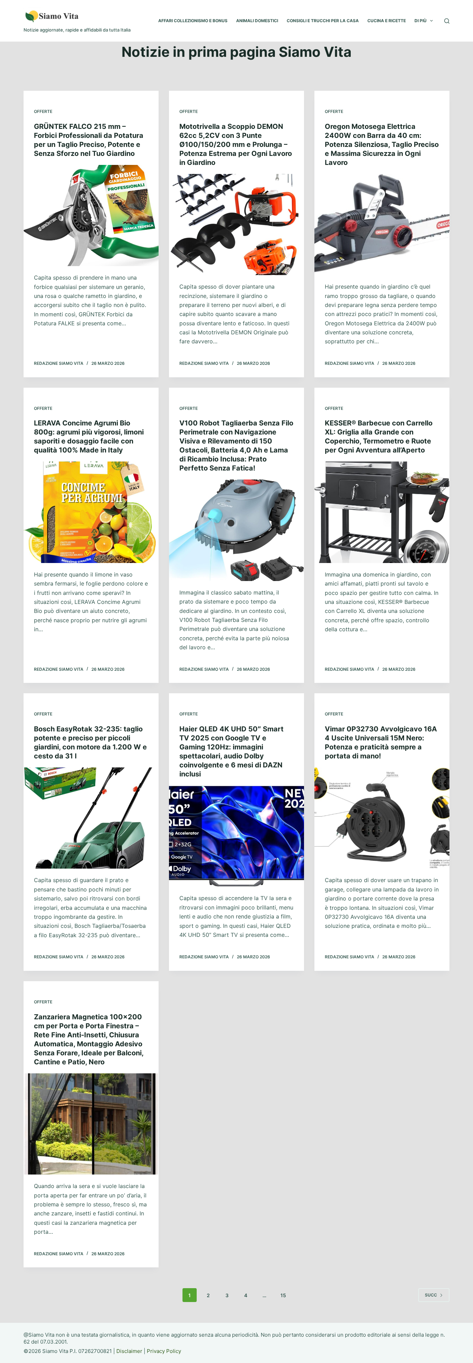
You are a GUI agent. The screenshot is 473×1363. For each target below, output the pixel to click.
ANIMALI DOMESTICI (257, 20)
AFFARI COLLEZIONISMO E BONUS (192, 20)
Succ (431, 1295)
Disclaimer (129, 1351)
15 (283, 1295)
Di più (420, 20)
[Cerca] (446, 21)
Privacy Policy (164, 1351)
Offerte (43, 111)
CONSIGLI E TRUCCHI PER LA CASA (323, 20)
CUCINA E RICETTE (386, 20)
